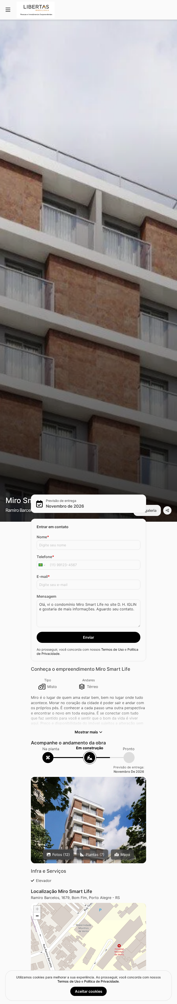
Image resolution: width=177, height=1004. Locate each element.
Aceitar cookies (88, 991)
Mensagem (46, 596)
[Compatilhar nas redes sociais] (167, 510)
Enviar (88, 637)
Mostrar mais (86, 732)
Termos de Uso (112, 649)
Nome (43, 537)
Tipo (47, 680)
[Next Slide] (140, 820)
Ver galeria (147, 510)
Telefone (45, 556)
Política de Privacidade (101, 981)
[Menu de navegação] (8, 10)
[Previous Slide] (37, 820)
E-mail (43, 576)
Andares (88, 680)
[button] (88, 849)
